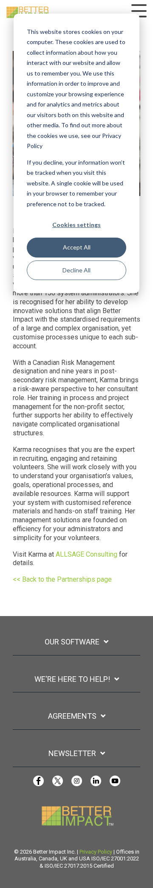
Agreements (72, 716)
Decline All (76, 270)
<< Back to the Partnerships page (62, 579)
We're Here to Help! (72, 679)
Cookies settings (76, 224)
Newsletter (72, 753)
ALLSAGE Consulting (86, 554)
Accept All (77, 247)
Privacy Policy (95, 852)
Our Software (72, 641)
